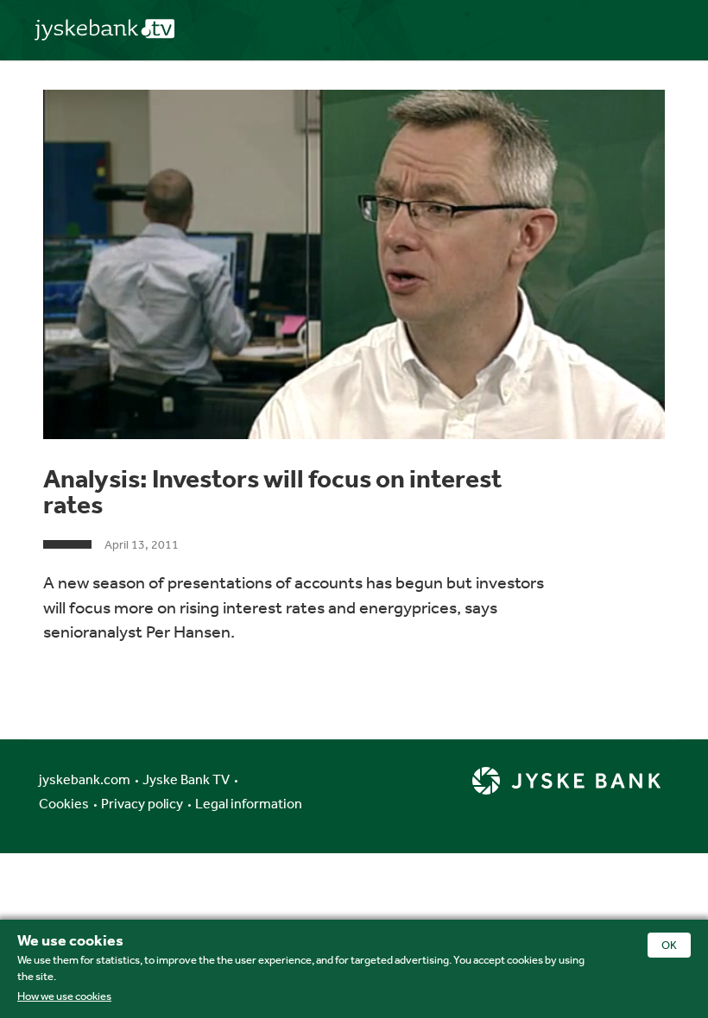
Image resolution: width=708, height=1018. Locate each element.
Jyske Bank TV (186, 779)
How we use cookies (64, 996)
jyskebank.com (84, 779)
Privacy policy (142, 803)
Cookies (64, 803)
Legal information (248, 803)
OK (669, 945)
